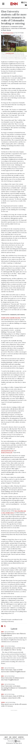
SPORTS (3, 702)
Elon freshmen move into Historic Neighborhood (13, 634)
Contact (14, 737)
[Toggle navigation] (3, 4)
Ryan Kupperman (8, 32)
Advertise (21, 737)
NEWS (2, 631)
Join (10, 737)
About (6, 737)
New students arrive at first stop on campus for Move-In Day (13, 649)
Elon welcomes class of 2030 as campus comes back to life (12, 697)
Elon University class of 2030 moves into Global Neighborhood (13, 670)
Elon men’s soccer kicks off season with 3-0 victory (14, 705)
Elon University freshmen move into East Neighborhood (12, 679)
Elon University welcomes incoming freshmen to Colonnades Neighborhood (13, 688)
